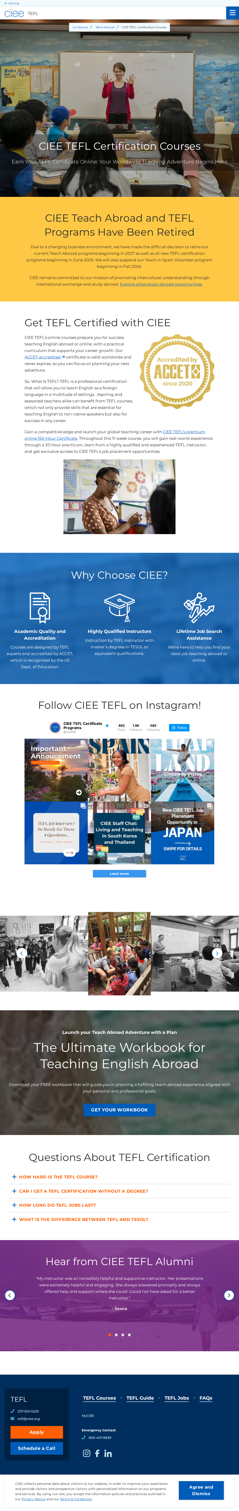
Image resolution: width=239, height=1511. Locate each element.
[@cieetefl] (55, 727)
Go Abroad (80, 27)
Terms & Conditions (76, 1499)
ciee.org (13, 3)
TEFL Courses (99, 1398)
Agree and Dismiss (201, 1490)
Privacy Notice (34, 1499)
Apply (37, 1432)
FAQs (206, 1398)
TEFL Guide (140, 1398)
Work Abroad (105, 27)
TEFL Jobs (177, 1398)
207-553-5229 (28, 1411)
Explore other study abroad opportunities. (161, 284)
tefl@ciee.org (29, 1419)
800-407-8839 (100, 1438)
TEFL (19, 1399)
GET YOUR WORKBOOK (119, 1110)
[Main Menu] (232, 13)
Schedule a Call (37, 1448)
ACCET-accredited (43, 357)
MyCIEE (88, 1416)
